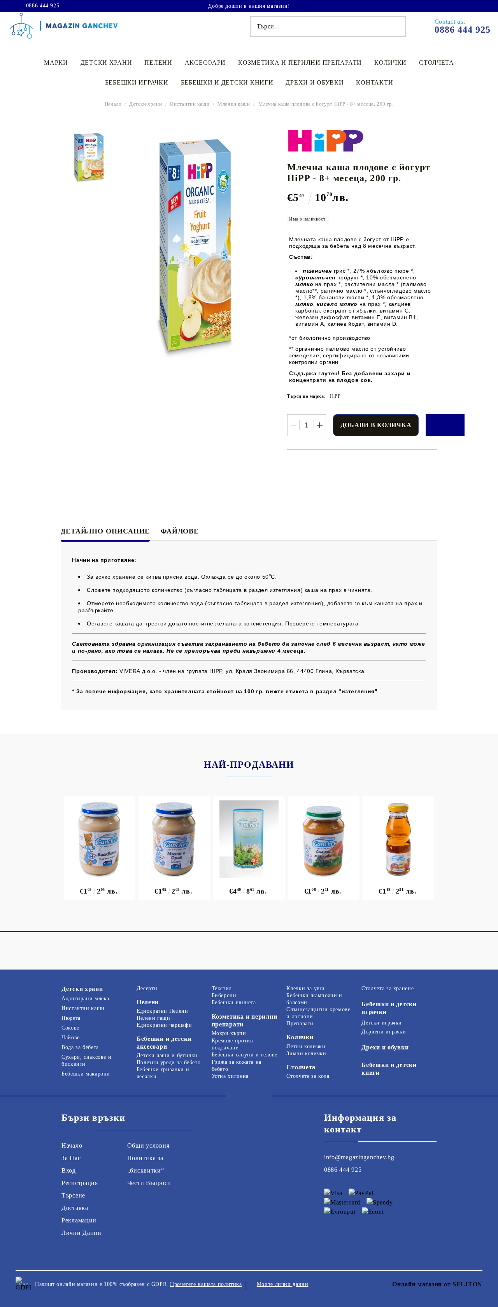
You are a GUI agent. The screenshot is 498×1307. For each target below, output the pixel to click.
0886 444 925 (42, 6)
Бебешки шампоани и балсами (314, 999)
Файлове (180, 531)
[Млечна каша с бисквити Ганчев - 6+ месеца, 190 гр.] (99, 839)
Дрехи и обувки (315, 82)
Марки (56, 62)
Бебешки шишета (234, 1002)
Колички (390, 62)
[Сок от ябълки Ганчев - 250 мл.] (398, 839)
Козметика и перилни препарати (300, 62)
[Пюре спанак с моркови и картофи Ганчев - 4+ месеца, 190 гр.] (323, 839)
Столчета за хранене (387, 988)
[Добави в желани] (445, 425)
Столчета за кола (307, 1076)
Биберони (224, 995)
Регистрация (79, 1183)
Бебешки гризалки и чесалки (163, 1073)
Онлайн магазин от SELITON (437, 1284)
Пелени (158, 62)
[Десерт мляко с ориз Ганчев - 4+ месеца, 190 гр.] (174, 839)
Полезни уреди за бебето (169, 1062)
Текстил (222, 988)
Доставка (74, 1208)
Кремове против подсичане (232, 1044)
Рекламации (78, 1220)
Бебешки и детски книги (227, 82)
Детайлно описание (105, 531)
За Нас (71, 1158)
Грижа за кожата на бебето (236, 1065)
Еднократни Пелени (162, 1011)
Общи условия (148, 1145)
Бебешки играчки (136, 82)
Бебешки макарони (85, 1074)
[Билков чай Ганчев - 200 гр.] (249, 839)
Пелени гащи (153, 1018)
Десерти (147, 988)
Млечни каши (233, 104)
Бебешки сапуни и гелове (245, 1055)
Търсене (73, 1195)
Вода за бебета (80, 1047)
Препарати (300, 1023)
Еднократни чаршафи (164, 1025)
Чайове (70, 1037)
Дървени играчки (383, 1032)
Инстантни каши (189, 104)
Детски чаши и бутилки (167, 1055)
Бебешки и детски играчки (389, 1008)
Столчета (436, 62)
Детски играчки (381, 1023)
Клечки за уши (305, 988)
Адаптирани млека (85, 998)
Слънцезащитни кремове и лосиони (318, 1013)
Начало (113, 104)
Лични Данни (81, 1232)
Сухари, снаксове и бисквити (86, 1060)
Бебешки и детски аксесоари (164, 1042)
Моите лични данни (283, 1284)
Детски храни (106, 62)
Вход (68, 1170)
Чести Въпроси (149, 1183)
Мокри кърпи (229, 1033)
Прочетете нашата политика (206, 1284)
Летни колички (305, 1046)
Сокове (70, 1028)
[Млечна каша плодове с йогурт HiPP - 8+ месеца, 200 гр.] (89, 157)
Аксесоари (205, 62)
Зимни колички (306, 1053)
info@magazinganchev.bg (359, 1157)
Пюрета (71, 1018)
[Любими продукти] (462, 5)
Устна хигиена (230, 1076)
